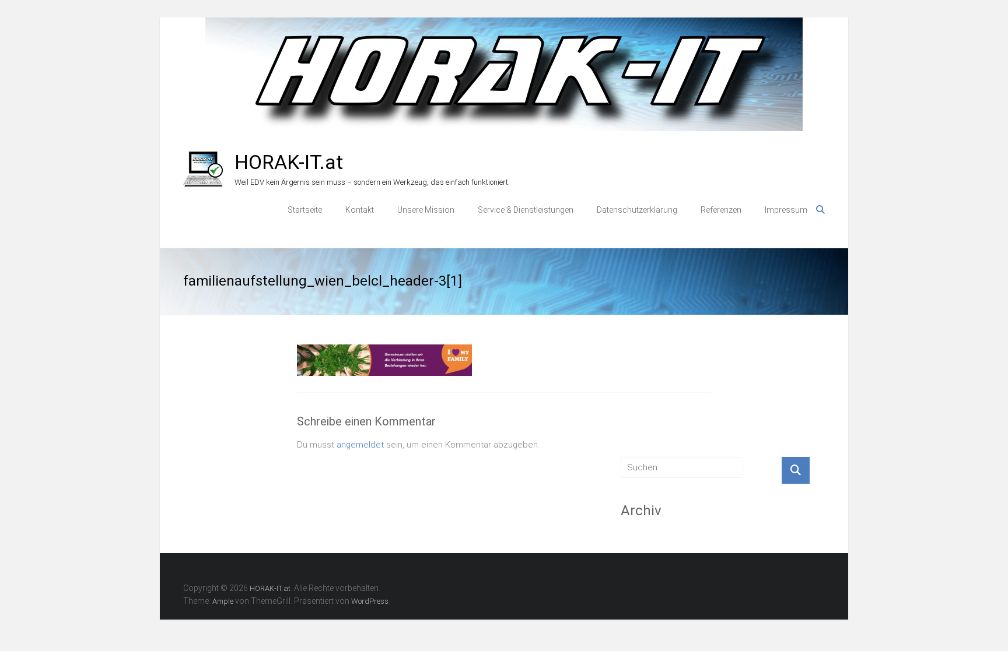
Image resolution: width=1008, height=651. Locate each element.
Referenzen (721, 209)
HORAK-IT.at (289, 162)
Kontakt (359, 209)
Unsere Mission (425, 209)
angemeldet (360, 444)
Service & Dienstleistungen (525, 209)
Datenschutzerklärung (637, 209)
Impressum (786, 209)
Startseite (305, 209)
